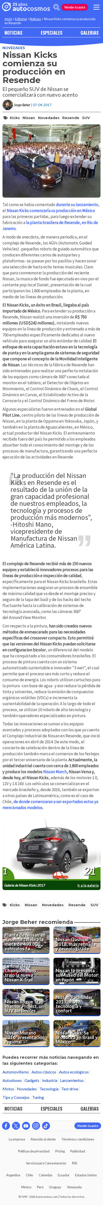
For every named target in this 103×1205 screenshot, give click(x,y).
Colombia (45, 1175)
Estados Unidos (86, 1175)
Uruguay (55, 1187)
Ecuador (64, 1175)
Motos (8, 1088)
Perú (40, 1187)
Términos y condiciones (77, 1139)
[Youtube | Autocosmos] (26, 1126)
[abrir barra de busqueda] (57, 7)
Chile (29, 1175)
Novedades (13, 48)
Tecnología (49, 1088)
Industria (49, 1080)
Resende (70, 118)
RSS (74, 1163)
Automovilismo (15, 1071)
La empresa (17, 1139)
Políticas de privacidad (34, 1151)
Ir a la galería (88, 885)
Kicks (15, 118)
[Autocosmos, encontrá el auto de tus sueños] (26, 7)
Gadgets (31, 1080)
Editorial (21, 19)
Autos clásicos (44, 1071)
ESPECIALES (51, 32)
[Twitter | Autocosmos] (16, 1126)
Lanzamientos (72, 1080)
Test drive (69, 1088)
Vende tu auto (74, 7)
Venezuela (74, 1187)
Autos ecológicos (74, 1071)
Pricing (60, 1151)
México (26, 1187)
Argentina (13, 1175)
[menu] (96, 7)
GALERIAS (89, 32)
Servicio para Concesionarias (46, 1163)
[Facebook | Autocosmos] (6, 1126)
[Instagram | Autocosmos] (36, 1126)
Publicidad (77, 1151)
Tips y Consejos (16, 1097)
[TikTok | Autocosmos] (46, 1126)
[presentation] (51, 848)
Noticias (35, 19)
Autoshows (12, 1080)
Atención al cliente (43, 1139)
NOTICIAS (13, 32)
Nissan (28, 118)
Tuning (38, 1097)
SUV (86, 118)
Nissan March (55, 771)
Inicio (8, 19)
